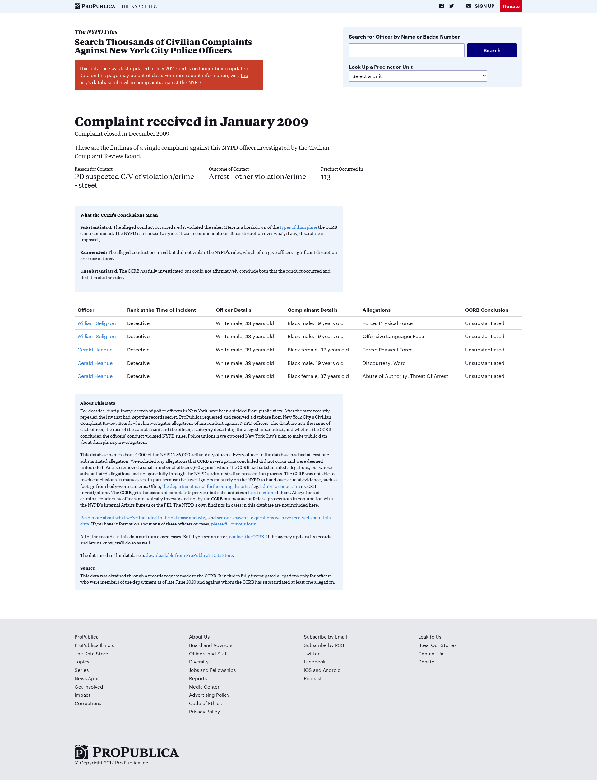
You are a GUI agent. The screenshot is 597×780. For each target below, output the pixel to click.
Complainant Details (312, 309)
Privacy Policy (204, 711)
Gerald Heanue (95, 349)
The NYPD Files (139, 6)
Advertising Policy (209, 694)
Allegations (377, 309)
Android (332, 670)
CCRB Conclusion (486, 309)
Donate (511, 6)
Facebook (315, 661)
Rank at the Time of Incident (161, 309)
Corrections (88, 703)
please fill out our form (234, 524)
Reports (198, 678)
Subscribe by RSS (324, 645)
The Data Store (91, 653)
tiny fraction (260, 492)
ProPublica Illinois (94, 645)
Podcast (313, 678)
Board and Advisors (210, 645)
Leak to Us (429, 636)
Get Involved (89, 686)
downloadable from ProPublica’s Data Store (189, 555)
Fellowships (223, 670)
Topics (82, 661)
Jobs (194, 670)
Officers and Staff (208, 653)
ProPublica (87, 636)
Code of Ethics (205, 703)
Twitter (312, 653)
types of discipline (298, 227)
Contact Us (430, 653)
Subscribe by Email (325, 636)
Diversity (199, 661)
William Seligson (96, 323)
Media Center (204, 686)
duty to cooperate (280, 486)
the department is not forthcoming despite (205, 486)
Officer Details (233, 309)
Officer (86, 309)
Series (82, 670)
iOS (308, 670)
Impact (82, 694)
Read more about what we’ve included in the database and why (143, 517)
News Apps (87, 678)
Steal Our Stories (437, 645)
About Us (199, 636)
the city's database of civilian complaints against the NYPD (163, 78)
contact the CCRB (246, 536)
